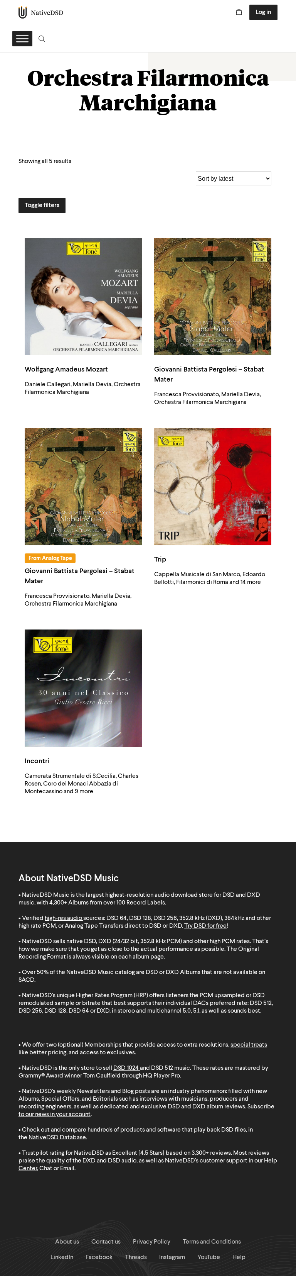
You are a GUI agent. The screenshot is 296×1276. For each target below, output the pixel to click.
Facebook (99, 1257)
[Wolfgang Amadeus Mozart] (83, 296)
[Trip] (212, 486)
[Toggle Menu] (22, 38)
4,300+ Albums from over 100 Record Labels (107, 903)
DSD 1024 (126, 1068)
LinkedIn (61, 1257)
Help (239, 1257)
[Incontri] (83, 688)
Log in (263, 12)
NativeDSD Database (57, 1138)
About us (67, 1242)
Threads (136, 1257)
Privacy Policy (151, 1242)
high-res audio (63, 918)
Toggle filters (42, 205)
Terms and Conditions (212, 1242)
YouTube (208, 1257)
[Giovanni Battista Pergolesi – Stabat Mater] (212, 296)
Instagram (172, 1257)
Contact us (106, 1242)
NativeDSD (41, 12)
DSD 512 (162, 1068)
